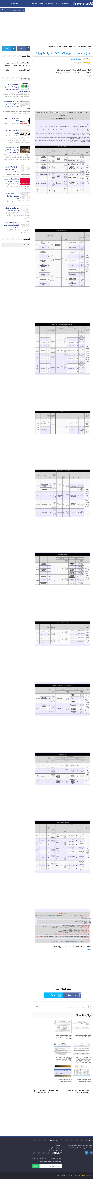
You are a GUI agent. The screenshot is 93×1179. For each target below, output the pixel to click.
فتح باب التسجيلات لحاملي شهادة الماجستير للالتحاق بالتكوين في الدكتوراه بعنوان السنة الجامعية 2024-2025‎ (83, 1059)
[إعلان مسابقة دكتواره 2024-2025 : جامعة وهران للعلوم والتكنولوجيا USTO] (63, 1049)
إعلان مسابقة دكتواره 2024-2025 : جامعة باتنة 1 (83, 1080)
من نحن (58, 1145)
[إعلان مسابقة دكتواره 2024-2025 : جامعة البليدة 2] (82, 1026)
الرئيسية (89, 46)
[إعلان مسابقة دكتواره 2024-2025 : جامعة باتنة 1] (82, 1071)
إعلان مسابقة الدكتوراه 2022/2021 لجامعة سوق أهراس (47, 1091)
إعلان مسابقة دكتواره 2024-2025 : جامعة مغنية (64, 1080)
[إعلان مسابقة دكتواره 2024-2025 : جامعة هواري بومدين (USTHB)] (63, 1026)
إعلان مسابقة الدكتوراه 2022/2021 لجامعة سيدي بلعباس (78, 1091)
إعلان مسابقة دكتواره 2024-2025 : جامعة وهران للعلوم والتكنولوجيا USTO (64, 1059)
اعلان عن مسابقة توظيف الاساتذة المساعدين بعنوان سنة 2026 (11, 225)
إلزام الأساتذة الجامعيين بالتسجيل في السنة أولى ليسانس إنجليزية (12, 149)
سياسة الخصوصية (54, 1150)
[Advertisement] (46, 25)
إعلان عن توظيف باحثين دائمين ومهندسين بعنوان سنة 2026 (12, 169)
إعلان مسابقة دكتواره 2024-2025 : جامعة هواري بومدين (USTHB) (64, 1036)
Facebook (72, 995)
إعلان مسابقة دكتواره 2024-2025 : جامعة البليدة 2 (83, 1036)
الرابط (89, 76)
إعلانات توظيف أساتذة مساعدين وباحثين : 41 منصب (12, 196)
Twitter (53, 995)
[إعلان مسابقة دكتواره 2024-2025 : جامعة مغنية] (63, 1071)
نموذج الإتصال (55, 1148)
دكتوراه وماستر (81, 46)
